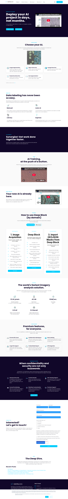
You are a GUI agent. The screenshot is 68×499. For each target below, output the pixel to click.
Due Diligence (10, 469)
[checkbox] (48, 425)
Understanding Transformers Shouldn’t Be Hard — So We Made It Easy (20, 473)
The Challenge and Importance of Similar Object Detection (18, 472)
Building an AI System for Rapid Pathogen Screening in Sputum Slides (20, 471)
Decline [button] (51, 496)
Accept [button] (47, 496)
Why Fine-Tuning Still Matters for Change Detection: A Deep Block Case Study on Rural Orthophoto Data (27, 470)
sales (14, 82)
